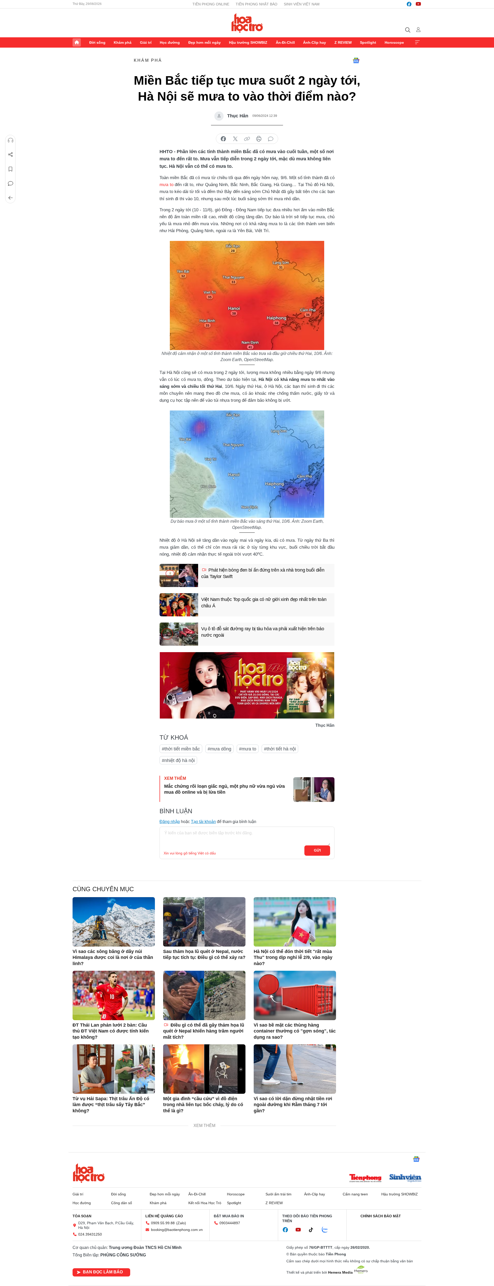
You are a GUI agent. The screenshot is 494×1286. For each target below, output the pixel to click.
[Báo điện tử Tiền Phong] (365, 1178)
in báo (259, 139)
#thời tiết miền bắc (181, 748)
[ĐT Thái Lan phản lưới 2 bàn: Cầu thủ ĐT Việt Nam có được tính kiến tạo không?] (114, 995)
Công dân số (121, 1203)
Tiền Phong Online (210, 4)
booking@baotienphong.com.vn (177, 1230)
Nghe (10, 140)
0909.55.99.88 (163, 1223)
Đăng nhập (170, 821)
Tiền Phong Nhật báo (256, 4)
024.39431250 (90, 1234)
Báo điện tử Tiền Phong (247, 23)
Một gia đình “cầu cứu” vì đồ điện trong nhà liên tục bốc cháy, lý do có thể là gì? (203, 1104)
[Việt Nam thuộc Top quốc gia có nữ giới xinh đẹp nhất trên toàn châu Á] (179, 604)
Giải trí (146, 42)
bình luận (271, 139)
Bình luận (10, 183)
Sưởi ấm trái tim (279, 1194)
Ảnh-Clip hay (314, 42)
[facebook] (409, 4)
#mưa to (247, 748)
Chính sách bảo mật (380, 1216)
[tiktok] (313, 1230)
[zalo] (327, 1230)
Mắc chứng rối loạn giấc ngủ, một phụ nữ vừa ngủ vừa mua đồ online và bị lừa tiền (224, 789)
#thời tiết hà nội (280, 748)
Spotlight (368, 42)
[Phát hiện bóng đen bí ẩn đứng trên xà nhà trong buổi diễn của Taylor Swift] (179, 575)
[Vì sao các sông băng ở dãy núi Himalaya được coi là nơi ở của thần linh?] (114, 922)
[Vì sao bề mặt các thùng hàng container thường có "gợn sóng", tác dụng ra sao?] (295, 995)
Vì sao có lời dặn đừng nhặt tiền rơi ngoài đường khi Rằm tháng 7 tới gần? (293, 1104)
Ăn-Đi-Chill (285, 42)
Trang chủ (77, 42)
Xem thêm (417, 42)
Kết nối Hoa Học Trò (204, 1203)
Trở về (10, 198)
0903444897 (229, 1223)
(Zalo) (181, 1223)
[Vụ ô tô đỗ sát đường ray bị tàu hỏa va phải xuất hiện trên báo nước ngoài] (179, 634)
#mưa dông (219, 748)
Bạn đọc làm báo (103, 1272)
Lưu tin (10, 169)
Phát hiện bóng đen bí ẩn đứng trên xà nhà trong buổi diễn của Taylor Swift (262, 573)
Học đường (170, 42)
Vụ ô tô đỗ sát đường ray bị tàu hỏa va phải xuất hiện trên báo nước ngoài (262, 632)
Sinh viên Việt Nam (302, 4)
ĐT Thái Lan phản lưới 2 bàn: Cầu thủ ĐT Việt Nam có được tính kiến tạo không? (111, 1031)
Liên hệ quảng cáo (164, 1216)
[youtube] (418, 4)
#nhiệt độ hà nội (178, 760)
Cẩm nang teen (355, 1194)
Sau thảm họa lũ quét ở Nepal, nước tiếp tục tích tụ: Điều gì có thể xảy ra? (204, 954)
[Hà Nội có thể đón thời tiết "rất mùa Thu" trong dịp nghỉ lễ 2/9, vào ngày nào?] (295, 922)
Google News (356, 60)
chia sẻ (223, 139)
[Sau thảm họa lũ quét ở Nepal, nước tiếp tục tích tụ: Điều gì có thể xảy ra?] (204, 922)
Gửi (317, 850)
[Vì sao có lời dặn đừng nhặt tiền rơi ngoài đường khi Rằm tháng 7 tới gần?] (295, 1069)
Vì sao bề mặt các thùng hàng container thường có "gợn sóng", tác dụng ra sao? (295, 1031)
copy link (247, 139)
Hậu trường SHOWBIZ (248, 42)
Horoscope (394, 42)
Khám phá (122, 42)
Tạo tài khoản (203, 821)
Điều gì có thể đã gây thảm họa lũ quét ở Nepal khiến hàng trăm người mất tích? (203, 1031)
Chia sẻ (10, 155)
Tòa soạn (82, 1216)
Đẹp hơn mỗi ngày (204, 42)
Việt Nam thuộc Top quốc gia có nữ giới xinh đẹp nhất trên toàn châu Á (263, 602)
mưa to (166, 184)
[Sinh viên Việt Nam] (405, 1178)
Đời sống (97, 42)
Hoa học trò (89, 1173)
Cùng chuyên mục (103, 889)
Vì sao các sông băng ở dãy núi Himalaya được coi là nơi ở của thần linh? (113, 957)
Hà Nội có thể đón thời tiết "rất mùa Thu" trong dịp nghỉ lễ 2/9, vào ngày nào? (293, 957)
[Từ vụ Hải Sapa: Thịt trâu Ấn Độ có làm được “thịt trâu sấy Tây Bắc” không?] (114, 1069)
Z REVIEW (343, 42)
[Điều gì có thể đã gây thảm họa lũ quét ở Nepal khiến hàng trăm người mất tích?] (204, 995)
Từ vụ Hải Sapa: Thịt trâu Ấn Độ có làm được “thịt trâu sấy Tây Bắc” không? (111, 1104)
